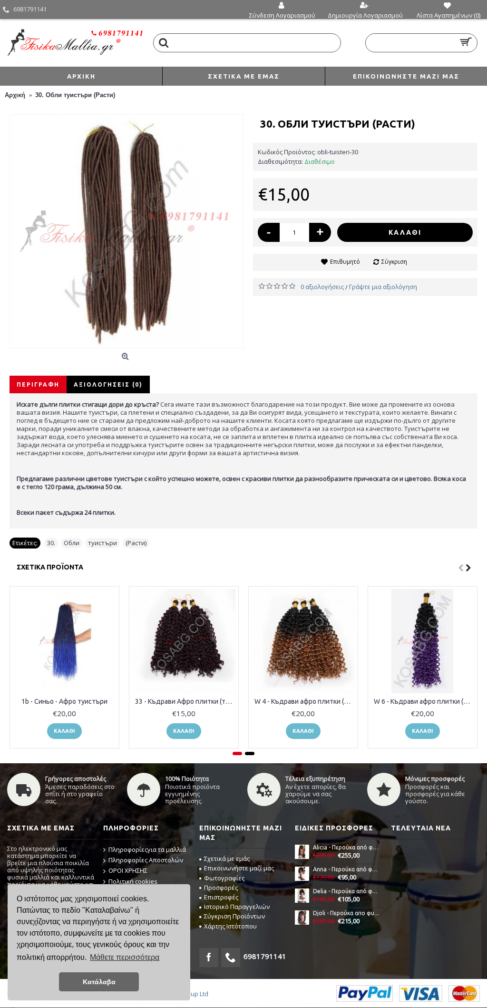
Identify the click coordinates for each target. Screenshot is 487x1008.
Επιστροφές (221, 897)
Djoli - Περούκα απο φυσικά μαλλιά (346, 913)
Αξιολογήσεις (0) (108, 384)
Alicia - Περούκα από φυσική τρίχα (346, 847)
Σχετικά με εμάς (227, 858)
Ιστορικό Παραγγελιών (237, 906)
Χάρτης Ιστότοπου (230, 926)
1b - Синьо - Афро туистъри (64, 701)
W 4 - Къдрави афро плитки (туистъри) (304, 701)
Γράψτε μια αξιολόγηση (383, 286)
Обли (71, 543)
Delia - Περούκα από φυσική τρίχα (346, 891)
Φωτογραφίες (224, 878)
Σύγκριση (394, 262)
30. (51, 543)
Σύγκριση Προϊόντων (234, 916)
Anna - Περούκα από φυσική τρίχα (346, 869)
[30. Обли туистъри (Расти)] (127, 231)
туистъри (102, 543)
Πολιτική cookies (132, 881)
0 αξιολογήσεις (322, 286)
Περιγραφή (38, 384)
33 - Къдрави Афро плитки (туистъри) (185, 701)
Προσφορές (221, 887)
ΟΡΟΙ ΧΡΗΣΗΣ (127, 870)
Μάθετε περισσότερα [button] (124, 957)
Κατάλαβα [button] (99, 982)
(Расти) (136, 543)
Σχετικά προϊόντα (50, 567)
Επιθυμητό (345, 262)
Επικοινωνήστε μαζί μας (239, 868)
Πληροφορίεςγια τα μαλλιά (147, 849)
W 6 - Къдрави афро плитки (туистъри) (424, 701)
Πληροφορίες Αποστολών (145, 860)
